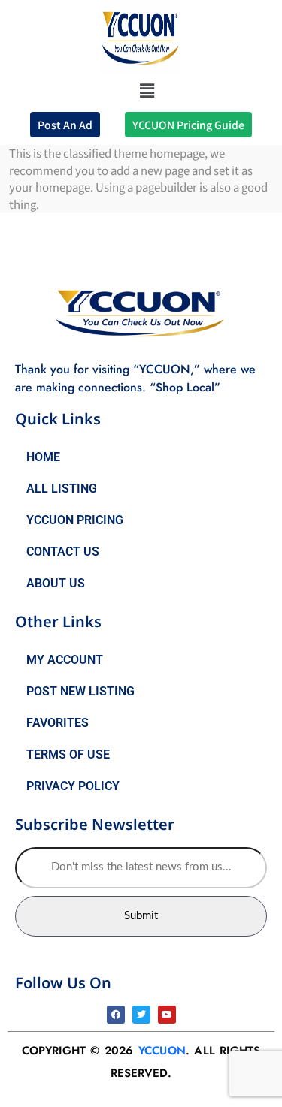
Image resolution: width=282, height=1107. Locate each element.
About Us (55, 583)
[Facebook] (116, 1015)
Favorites (57, 723)
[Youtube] (167, 1015)
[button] (146, 89)
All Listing (61, 488)
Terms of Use (68, 754)
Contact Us (62, 551)
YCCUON (162, 1050)
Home (43, 457)
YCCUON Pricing (74, 520)
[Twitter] (141, 1015)
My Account (64, 660)
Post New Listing (80, 691)
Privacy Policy (73, 786)
